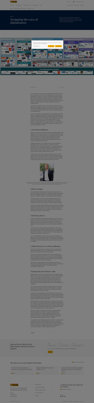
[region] (47, 44)
